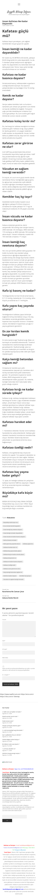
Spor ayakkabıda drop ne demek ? (11, 735)
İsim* (3, 641)
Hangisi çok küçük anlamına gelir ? (11, 726)
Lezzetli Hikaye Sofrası (19, 12)
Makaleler (11, 518)
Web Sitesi (5, 658)
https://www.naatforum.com (10, 694)
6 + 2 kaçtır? (6, 675)
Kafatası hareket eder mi (10, 547)
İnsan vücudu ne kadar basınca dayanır (14, 537)
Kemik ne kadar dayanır (10, 576)
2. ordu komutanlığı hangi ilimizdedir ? (12, 730)
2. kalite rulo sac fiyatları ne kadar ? (12, 712)
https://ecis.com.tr (27, 694)
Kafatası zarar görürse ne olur (12, 569)
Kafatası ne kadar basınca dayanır (13, 561)
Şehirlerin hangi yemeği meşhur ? (11, 753)
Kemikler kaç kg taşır (25, 576)
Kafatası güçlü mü (28, 544)
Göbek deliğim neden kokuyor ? (11, 739)
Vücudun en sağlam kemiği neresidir (13, 579)
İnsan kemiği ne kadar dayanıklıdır (13, 533)
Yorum (4, 619)
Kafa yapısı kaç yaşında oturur (12, 544)
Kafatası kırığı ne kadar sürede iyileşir (14, 554)
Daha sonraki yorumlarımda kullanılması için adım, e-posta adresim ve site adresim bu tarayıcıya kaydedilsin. (18, 669)
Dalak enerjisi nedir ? (8, 721)
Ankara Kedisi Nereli (10, 598)
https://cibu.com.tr (6, 696)
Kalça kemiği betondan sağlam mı (13, 572)
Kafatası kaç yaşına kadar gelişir (12, 551)
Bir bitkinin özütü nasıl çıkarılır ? (10, 744)
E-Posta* (4, 649)
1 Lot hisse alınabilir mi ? (9, 749)
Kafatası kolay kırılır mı (10, 558)
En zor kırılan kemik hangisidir (12, 526)
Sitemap (17, 696)
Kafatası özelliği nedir (9, 565)
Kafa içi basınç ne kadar (10, 540)
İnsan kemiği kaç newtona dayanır (13, 529)
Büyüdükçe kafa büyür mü (11, 522)
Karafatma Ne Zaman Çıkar (13, 592)
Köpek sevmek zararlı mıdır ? (10, 716)
